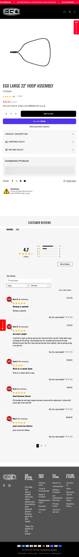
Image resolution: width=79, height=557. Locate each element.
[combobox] (17, 285)
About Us (56, 483)
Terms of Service (56, 511)
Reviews (42, 506)
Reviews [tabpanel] (10, 229)
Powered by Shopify (48, 550)
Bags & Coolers (42, 495)
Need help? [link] (71, 181)
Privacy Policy (55, 505)
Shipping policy (56, 553)
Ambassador (57, 486)
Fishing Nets (42, 484)
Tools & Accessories (44, 490)
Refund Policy (69, 499)
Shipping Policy (70, 505)
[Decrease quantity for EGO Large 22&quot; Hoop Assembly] (6, 114)
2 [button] (41, 446)
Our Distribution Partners (57, 498)
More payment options (39, 126)
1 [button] (37, 446)
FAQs (68, 489)
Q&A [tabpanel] (17, 229)
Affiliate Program (56, 491)
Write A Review (65, 264)
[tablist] (40, 229)
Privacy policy (33, 553)
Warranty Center (70, 493)
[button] (48, 246)
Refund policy (22, 553)
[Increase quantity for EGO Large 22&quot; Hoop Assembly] (16, 114)
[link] (12, 96)
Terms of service (44, 553)
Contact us (42, 511)
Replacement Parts (44, 501)
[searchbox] (29, 280)
